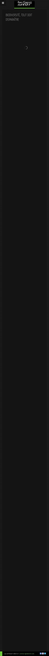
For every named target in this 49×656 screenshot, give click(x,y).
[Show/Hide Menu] (3, 3)
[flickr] (43, 653)
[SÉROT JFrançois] (24, 4)
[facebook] (41, 653)
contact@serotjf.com (26, 654)
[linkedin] (45, 653)
